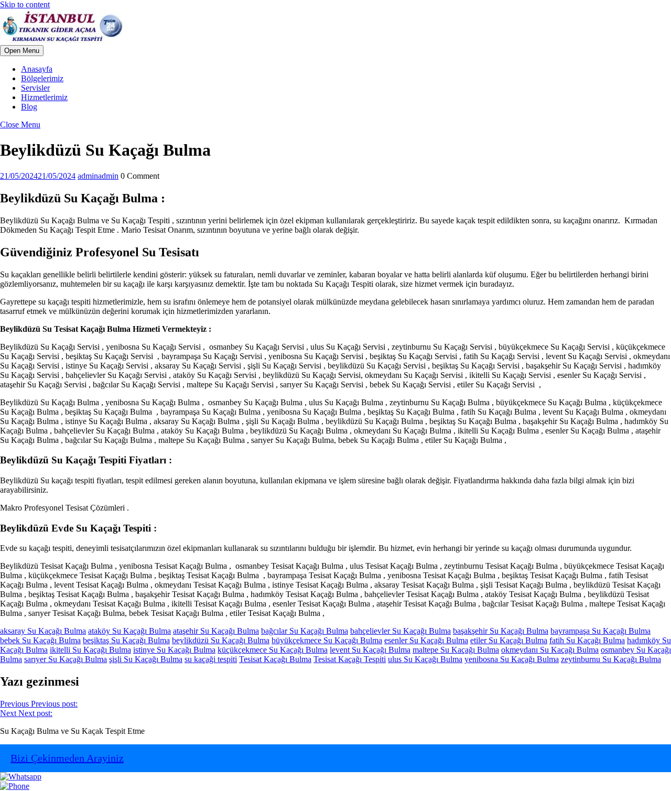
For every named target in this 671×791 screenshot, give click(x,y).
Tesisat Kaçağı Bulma (275, 659)
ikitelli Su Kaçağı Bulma (90, 649)
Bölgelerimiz (42, 78)
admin (98, 175)
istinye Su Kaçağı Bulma (174, 649)
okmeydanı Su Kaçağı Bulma (550, 649)
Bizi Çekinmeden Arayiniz (67, 758)
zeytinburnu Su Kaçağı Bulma (611, 659)
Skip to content (25, 4)
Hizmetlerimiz (44, 97)
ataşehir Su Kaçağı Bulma (216, 630)
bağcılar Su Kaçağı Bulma (304, 630)
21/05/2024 (37, 175)
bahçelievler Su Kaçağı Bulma (400, 630)
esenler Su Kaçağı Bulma (426, 640)
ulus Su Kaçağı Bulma (425, 659)
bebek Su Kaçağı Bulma (40, 640)
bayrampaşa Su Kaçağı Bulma (600, 630)
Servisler (35, 87)
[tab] (22, 50)
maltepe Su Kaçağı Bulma (456, 649)
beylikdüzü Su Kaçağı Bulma (220, 640)
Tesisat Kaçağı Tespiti (349, 659)
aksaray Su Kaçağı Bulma (43, 630)
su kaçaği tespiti (211, 659)
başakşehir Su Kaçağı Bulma (500, 630)
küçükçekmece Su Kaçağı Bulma (273, 649)
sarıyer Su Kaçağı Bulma (65, 659)
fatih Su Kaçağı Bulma (587, 640)
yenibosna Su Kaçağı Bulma (511, 659)
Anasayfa (36, 68)
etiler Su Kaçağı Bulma (508, 640)
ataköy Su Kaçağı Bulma (129, 630)
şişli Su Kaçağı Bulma (145, 659)
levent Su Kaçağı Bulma (370, 649)
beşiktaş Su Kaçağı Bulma (126, 640)
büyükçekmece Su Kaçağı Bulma (327, 640)
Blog (29, 106)
